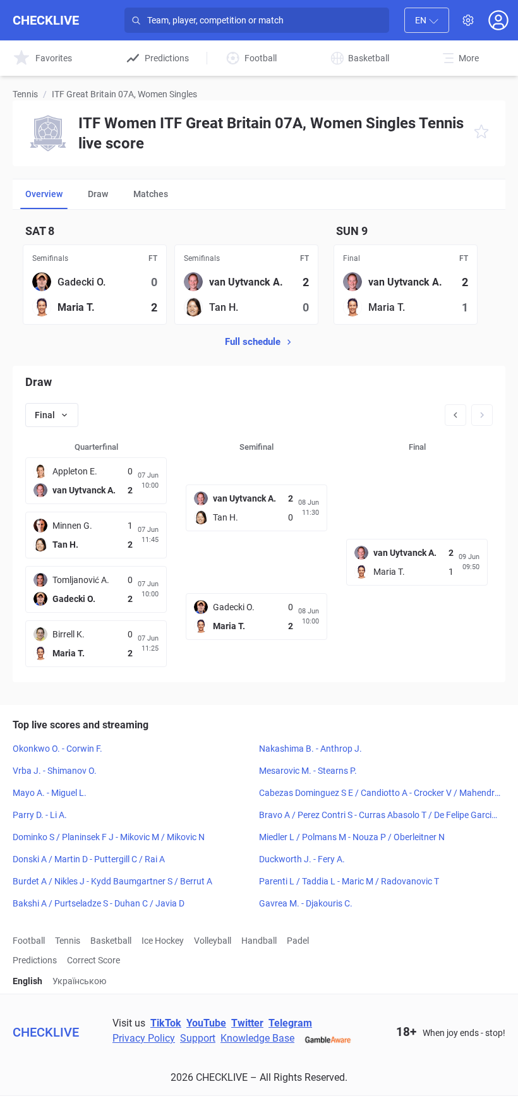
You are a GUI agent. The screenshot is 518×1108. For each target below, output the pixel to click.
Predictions (35, 960)
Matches (150, 194)
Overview (44, 194)
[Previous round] (455, 415)
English (27, 981)
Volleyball (212, 941)
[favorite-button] (481, 134)
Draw (98, 194)
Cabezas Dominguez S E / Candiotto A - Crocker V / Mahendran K (379, 793)
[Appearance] (468, 20)
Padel (298, 941)
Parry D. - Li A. (40, 815)
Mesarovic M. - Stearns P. (308, 771)
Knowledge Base (257, 1038)
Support (197, 1038)
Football (29, 941)
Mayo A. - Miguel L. (50, 793)
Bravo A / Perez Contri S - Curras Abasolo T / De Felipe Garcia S (378, 815)
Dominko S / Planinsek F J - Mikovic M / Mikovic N (109, 837)
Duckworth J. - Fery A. (302, 859)
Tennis (25, 94)
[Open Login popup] (498, 20)
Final (45, 415)
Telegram (290, 1023)
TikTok (165, 1023)
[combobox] (426, 20)
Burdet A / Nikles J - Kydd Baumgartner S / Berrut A (112, 881)
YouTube (206, 1023)
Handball (259, 941)
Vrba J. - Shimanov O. (55, 771)
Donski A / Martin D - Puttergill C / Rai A (89, 859)
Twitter (247, 1023)
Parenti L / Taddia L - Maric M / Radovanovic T (349, 881)
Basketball (110, 941)
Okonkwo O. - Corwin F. (57, 749)
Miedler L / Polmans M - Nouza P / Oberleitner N (352, 837)
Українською (79, 981)
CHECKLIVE (46, 20)
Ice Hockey (163, 941)
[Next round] (482, 415)
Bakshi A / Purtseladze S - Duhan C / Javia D (98, 903)
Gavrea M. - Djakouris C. (305, 903)
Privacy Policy (143, 1038)
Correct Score (93, 960)
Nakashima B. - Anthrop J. (310, 749)
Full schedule (252, 341)
